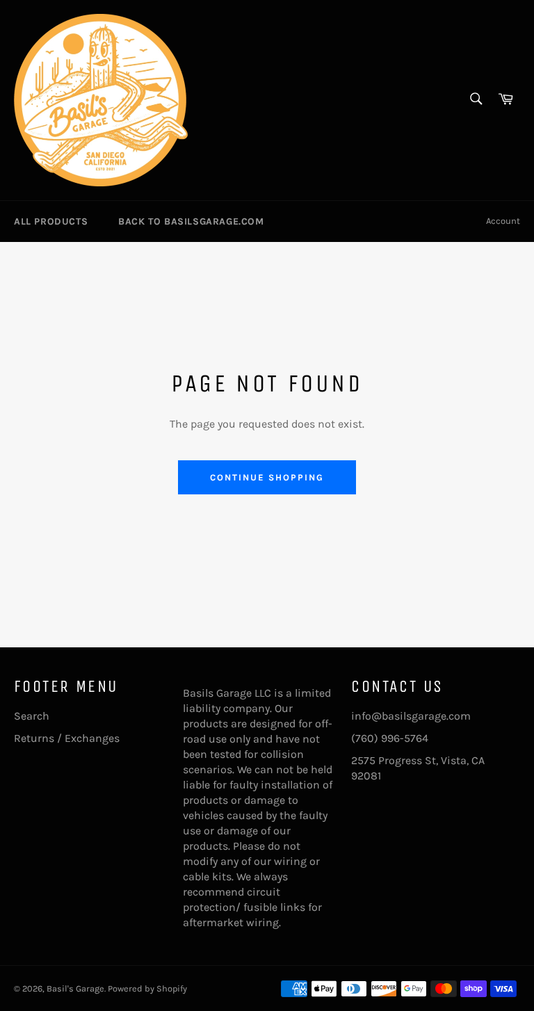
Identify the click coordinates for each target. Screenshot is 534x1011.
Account (503, 221)
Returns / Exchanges (67, 738)
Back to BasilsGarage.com (191, 221)
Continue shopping (266, 477)
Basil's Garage (75, 988)
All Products (51, 221)
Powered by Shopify (147, 988)
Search (31, 715)
